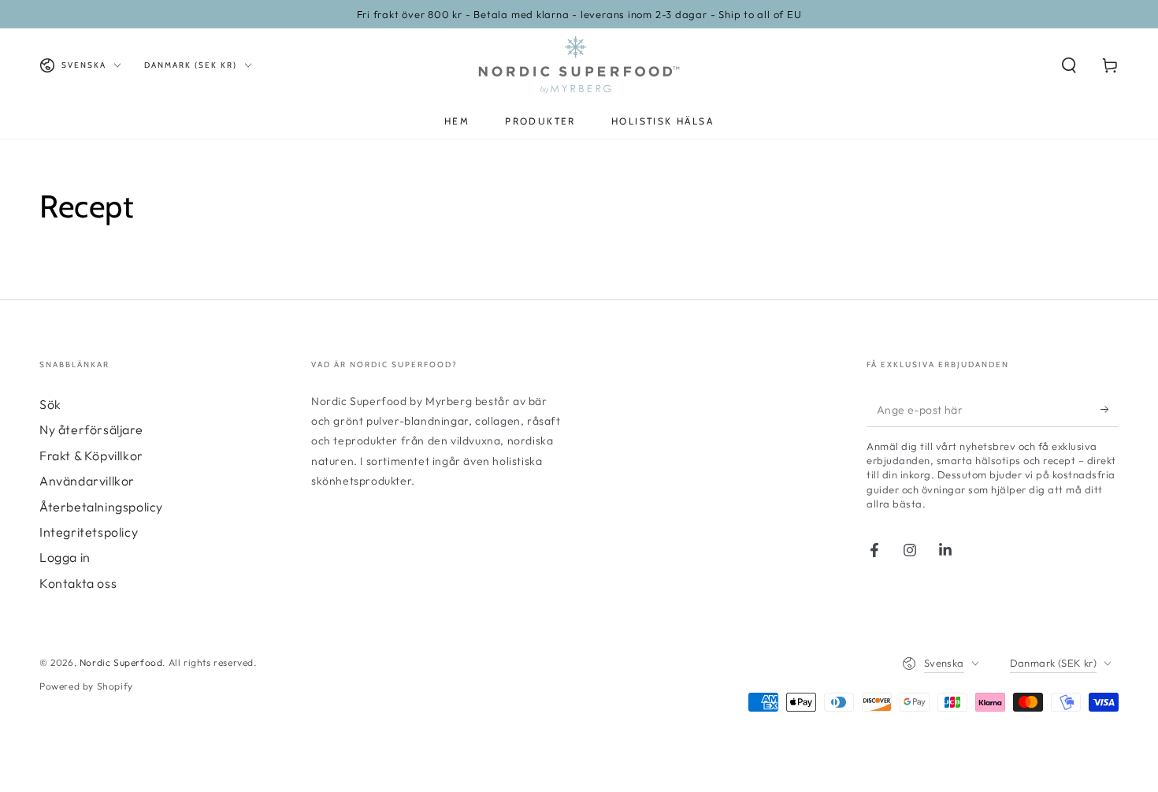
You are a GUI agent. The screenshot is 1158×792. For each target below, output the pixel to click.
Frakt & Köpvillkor (91, 455)
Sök (50, 404)
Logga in (65, 557)
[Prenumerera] (1109, 409)
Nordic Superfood (121, 662)
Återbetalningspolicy (101, 507)
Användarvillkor (87, 481)
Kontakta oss (78, 583)
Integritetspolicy (88, 532)
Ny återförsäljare (91, 429)
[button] (1069, 65)
